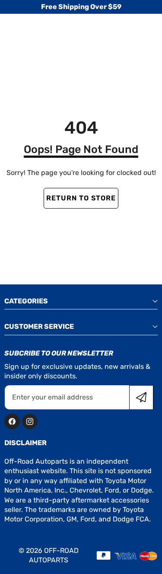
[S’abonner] (141, 397)
